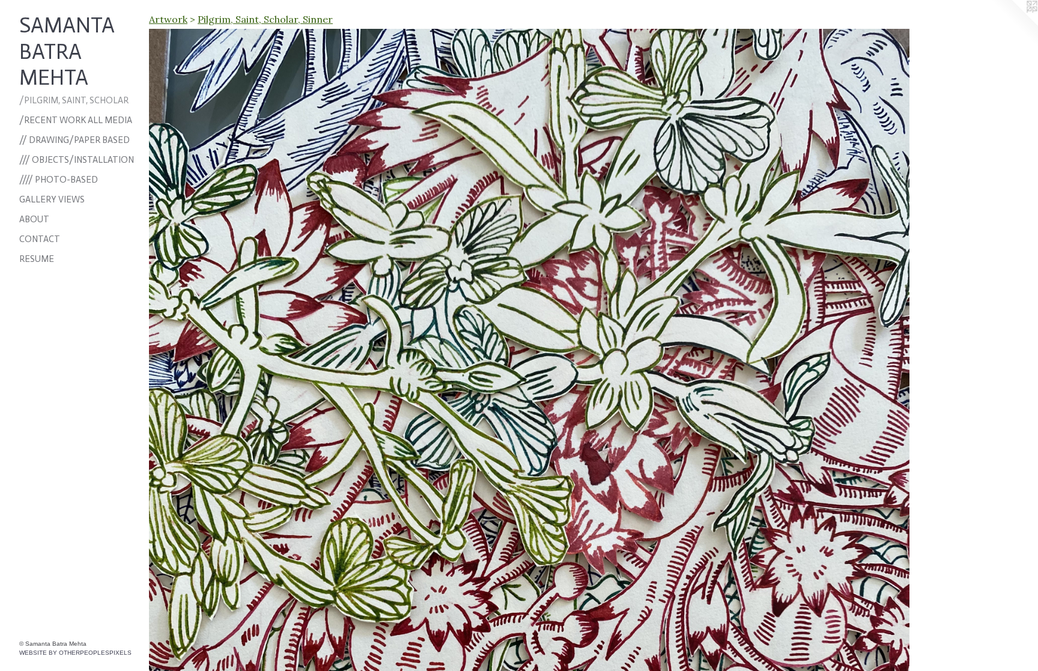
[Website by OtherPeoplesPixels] (1014, 24)
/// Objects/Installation (76, 159)
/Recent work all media (75, 120)
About (34, 219)
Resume (36, 259)
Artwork (168, 19)
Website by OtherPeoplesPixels (75, 652)
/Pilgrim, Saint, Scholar (74, 100)
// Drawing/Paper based (74, 140)
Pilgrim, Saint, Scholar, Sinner (265, 19)
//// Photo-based (58, 179)
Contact (39, 239)
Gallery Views (52, 199)
